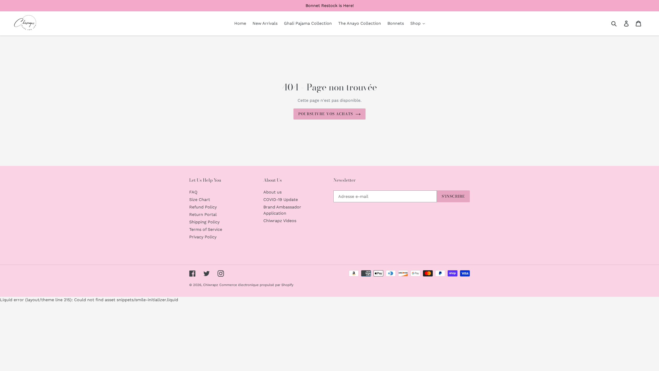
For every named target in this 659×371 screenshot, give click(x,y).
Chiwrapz (210, 285)
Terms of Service (205, 229)
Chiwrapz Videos (279, 220)
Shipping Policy (204, 222)
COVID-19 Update (280, 199)
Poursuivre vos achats (325, 114)
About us (272, 192)
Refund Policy (203, 207)
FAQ (193, 192)
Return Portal (203, 214)
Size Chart (199, 199)
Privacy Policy (202, 236)
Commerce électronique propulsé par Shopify (256, 285)
